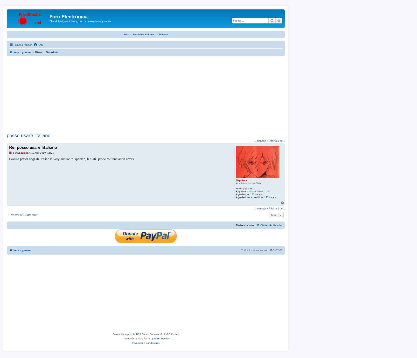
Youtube (277, 225)
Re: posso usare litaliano (33, 147)
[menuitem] (38, 45)
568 (250, 188)
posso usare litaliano (28, 135)
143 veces (270, 197)
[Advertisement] (146, 95)
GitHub (264, 225)
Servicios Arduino (143, 34)
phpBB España (160, 338)
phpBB (135, 334)
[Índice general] (28, 18)
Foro (126, 34)
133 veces (256, 194)
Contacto (163, 34)
